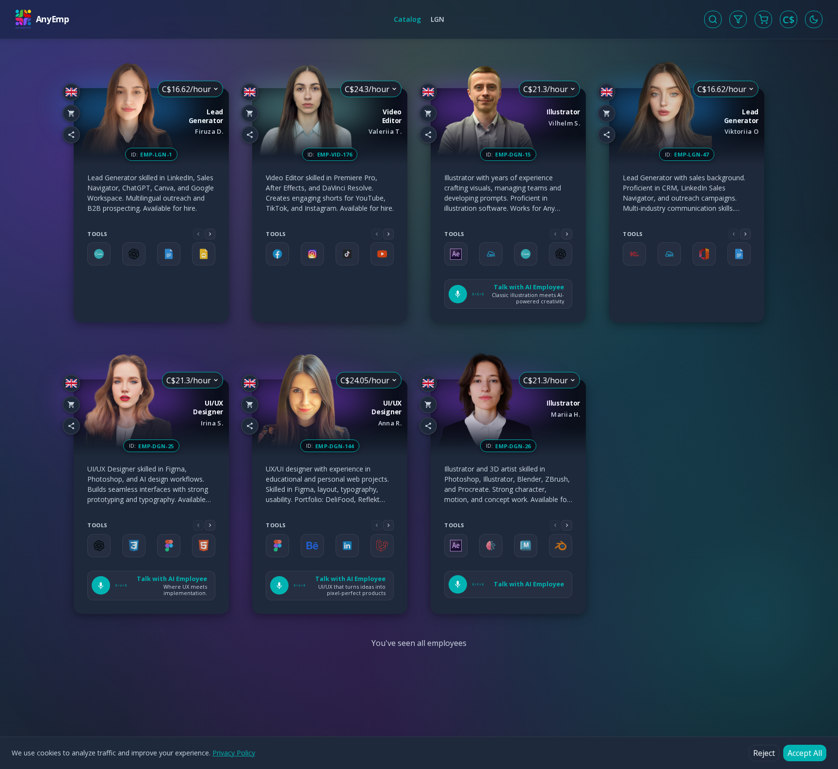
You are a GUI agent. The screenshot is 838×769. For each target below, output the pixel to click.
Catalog (407, 19)
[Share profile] (71, 134)
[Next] (210, 234)
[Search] (713, 19)
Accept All (805, 753)
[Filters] (738, 19)
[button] (508, 294)
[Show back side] (229, 205)
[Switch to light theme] (813, 19)
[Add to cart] (71, 113)
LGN (437, 19)
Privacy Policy (233, 752)
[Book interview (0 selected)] (763, 19)
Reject (764, 753)
